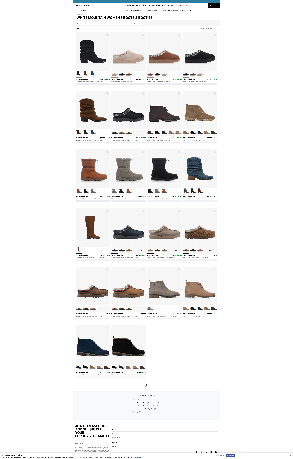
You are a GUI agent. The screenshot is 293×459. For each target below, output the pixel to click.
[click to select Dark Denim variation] (93, 74)
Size (116, 23)
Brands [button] (165, 6)
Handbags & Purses (138, 412)
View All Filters (151, 23)
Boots (90, 14)
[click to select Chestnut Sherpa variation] (186, 250)
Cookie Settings (220, 455)
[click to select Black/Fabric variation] (86, 191)
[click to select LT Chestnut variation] (129, 74)
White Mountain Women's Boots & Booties (115, 17)
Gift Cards (189, 10)
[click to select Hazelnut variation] (86, 74)
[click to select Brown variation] (150, 133)
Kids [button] (145, 6)
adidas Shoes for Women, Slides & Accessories (146, 403)
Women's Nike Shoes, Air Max (141, 415)
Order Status (175, 10)
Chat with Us (182, 10)
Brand (106, 23)
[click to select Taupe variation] (150, 309)
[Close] (290, 455)
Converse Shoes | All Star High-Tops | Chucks (146, 409)
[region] (146, 456)
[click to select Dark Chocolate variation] (129, 133)
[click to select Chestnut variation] (121, 133)
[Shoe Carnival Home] (83, 5)
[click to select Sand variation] (114, 74)
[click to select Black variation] (79, 74)
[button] (81, 11)
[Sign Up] (108, 443)
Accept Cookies (230, 455)
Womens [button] (130, 6)
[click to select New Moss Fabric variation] (93, 191)
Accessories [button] (154, 6)
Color (125, 23)
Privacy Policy (138, 457)
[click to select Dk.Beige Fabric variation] (150, 250)
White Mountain (80, 14)
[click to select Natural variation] (178, 133)
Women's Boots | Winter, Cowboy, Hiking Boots (146, 406)
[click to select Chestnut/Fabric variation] (79, 191)
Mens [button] (138, 6)
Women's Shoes (137, 400)
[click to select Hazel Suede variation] (79, 250)
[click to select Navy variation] (164, 133)
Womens (86, 14)
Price (96, 23)
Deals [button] (174, 6)
